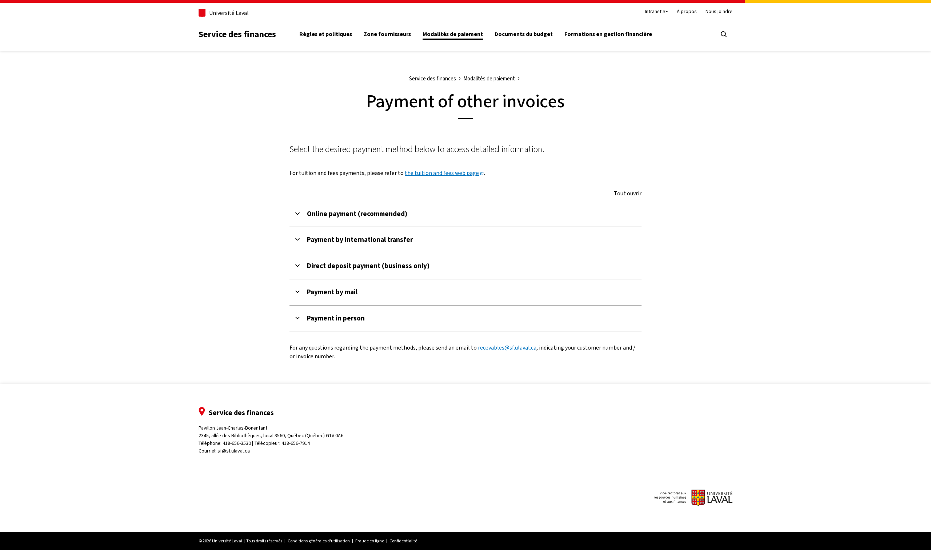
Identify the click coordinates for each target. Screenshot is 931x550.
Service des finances (237, 34)
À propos (687, 12)
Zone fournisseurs (387, 34)
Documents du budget (524, 34)
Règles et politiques (325, 34)
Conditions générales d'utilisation (319, 541)
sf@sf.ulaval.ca (233, 450)
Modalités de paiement (453, 34)
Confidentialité (403, 541)
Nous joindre (719, 12)
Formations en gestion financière (608, 34)
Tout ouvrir (628, 193)
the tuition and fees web (442, 173)
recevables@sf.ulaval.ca (507, 347)
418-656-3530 (237, 443)
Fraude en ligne (369, 541)
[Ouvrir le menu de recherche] (723, 34)
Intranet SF (656, 12)
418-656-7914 (295, 443)
